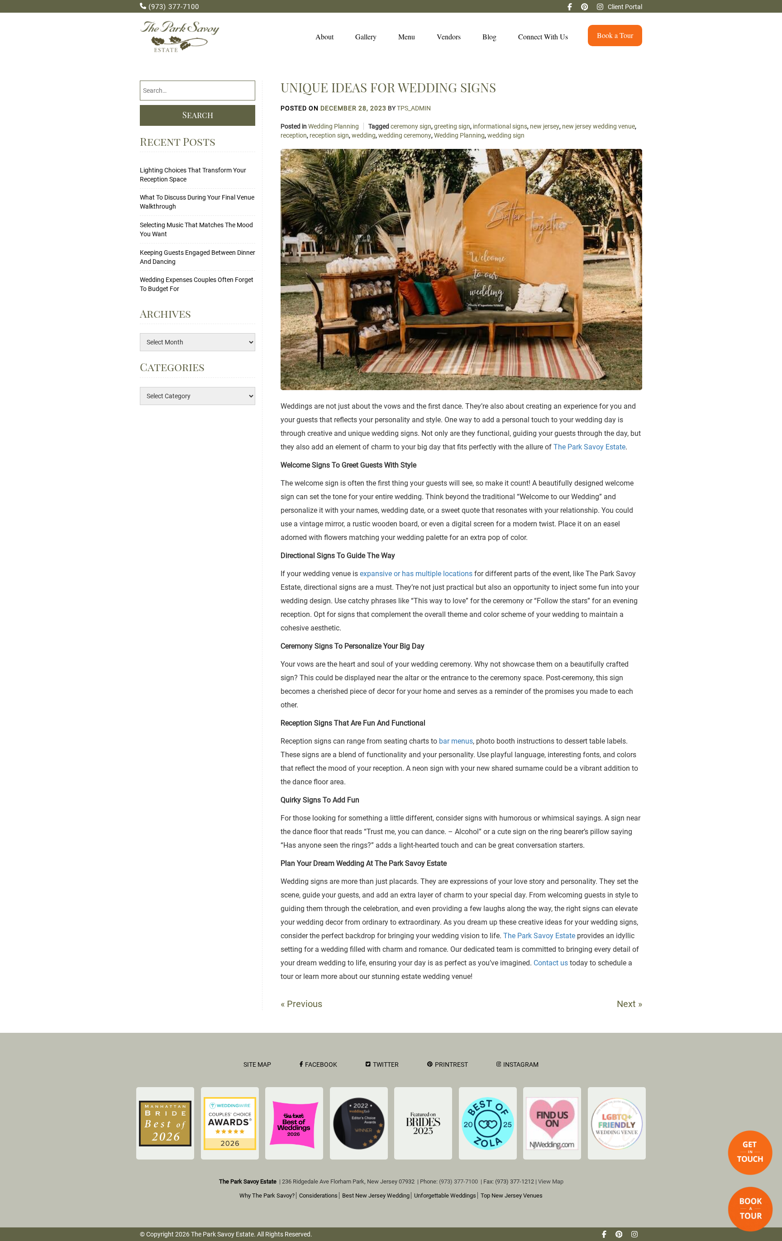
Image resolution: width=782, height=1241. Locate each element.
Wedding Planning (333, 126)
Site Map (257, 1064)
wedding (364, 135)
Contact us (551, 963)
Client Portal (625, 6)
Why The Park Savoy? (267, 1195)
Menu (406, 36)
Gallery (366, 36)
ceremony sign (411, 126)
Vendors (449, 36)
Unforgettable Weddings (445, 1195)
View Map (550, 1181)
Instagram (521, 1064)
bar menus (456, 741)
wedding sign (506, 135)
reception (294, 135)
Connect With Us (543, 36)
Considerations (318, 1195)
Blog (489, 36)
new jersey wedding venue (598, 126)
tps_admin (414, 108)
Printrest (451, 1064)
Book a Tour (615, 35)
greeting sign (452, 126)
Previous (301, 1003)
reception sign (329, 135)
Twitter (386, 1064)
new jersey (544, 126)
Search (197, 115)
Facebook (321, 1064)
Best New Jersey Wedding (376, 1195)
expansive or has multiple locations (416, 573)
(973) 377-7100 (172, 7)
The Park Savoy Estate (589, 447)
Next (629, 1003)
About (324, 36)
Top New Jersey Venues (512, 1195)
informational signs (500, 126)
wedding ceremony (404, 135)
